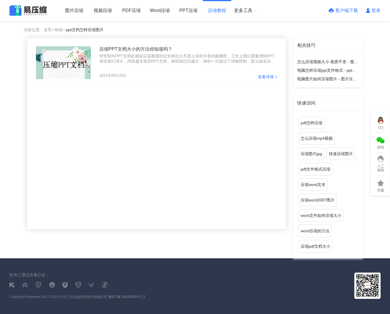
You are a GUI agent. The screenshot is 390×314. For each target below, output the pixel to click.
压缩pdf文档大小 (315, 246)
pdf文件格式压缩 (315, 169)
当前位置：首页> (39, 29)
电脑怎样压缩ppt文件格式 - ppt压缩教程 (326, 71)
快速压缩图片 (341, 153)
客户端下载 (346, 10)
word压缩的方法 (315, 231)
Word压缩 (160, 10)
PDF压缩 (131, 10)
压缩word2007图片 (318, 200)
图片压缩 (74, 10)
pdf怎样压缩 (311, 123)
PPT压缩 (188, 10)
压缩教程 (217, 10)
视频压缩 (103, 10)
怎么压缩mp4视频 (317, 138)
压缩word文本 (313, 184)
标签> (60, 29)
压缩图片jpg (311, 153)
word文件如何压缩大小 (321, 215)
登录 (376, 10)
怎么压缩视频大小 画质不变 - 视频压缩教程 (327, 62)
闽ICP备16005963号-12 (126, 297)
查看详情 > (267, 77)
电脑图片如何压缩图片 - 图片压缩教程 (327, 80)
